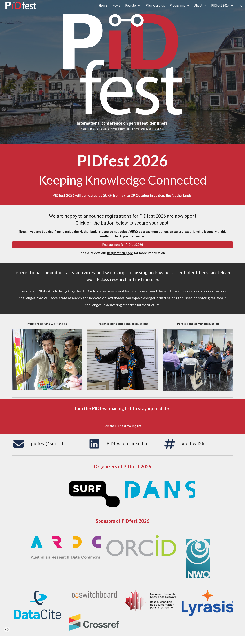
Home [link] (103, 5)
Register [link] (131, 5)
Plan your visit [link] (155, 5)
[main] (122, 125)
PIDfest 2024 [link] (220, 5)
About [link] (198, 5)
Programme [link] (177, 5)
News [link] (116, 5)
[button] (240, 5)
